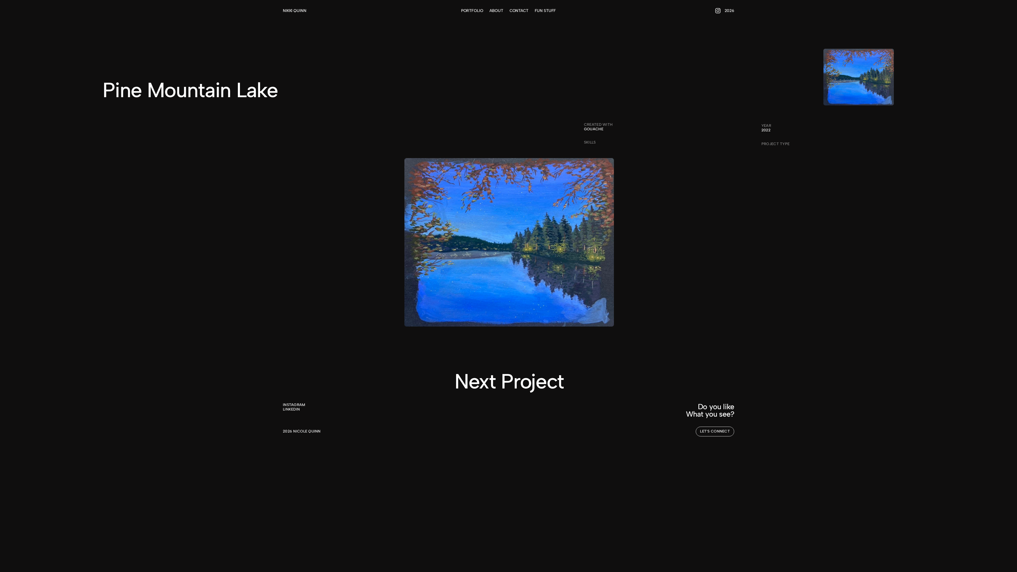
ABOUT (496, 10)
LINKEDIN (291, 409)
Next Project (509, 381)
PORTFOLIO (472, 10)
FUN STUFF (545, 10)
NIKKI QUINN (294, 10)
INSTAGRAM (294, 405)
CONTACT (519, 10)
